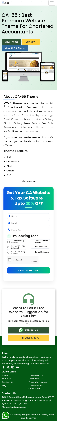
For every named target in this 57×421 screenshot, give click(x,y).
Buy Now (30, 41)
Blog (4, 385)
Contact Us (31, 330)
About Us (6, 378)
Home (5, 375)
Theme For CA (35, 375)
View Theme (11, 41)
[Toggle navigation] (51, 3)
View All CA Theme (15, 48)
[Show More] (30, 181)
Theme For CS (35, 378)
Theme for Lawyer (37, 381)
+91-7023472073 (29, 338)
